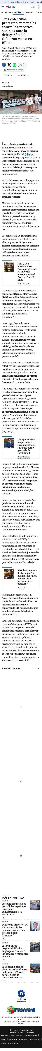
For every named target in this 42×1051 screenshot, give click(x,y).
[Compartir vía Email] (25, 65)
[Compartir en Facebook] (4, 65)
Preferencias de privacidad (10, 1043)
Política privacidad (16, 1035)
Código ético (13, 1039)
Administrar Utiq (35, 1039)
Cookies (3, 1039)
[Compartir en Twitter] (9, 65)
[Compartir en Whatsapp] (14, 65)
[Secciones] (2, 7)
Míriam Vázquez (24, 284)
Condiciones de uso (31, 1035)
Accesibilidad (23, 1039)
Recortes (16, 668)
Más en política (13, 897)
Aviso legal (4, 1035)
